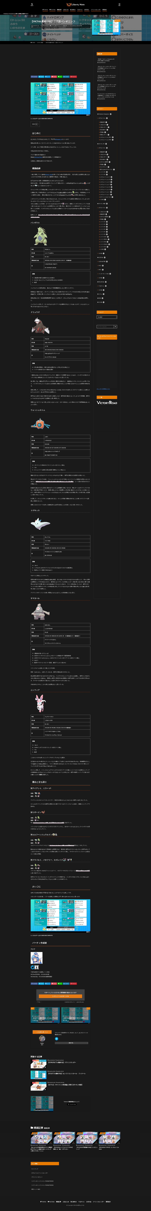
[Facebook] (34, 77)
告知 (101, 298)
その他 (102, 199)
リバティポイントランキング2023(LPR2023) (42, 1181)
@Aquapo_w (58, 139)
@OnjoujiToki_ (38, 157)
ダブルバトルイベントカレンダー (39, 1173)
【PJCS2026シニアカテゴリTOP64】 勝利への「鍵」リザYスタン (63, 1148)
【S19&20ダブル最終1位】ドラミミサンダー (62, 1062)
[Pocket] (54, 77)
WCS (101, 269)
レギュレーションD (106, 179)
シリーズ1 (103, 172)
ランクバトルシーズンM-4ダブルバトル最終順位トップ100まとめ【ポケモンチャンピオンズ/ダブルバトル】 (106, 95)
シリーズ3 (103, 226)
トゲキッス (48, 27)
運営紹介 (104, 9)
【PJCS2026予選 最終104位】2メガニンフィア (87, 1148)
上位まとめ (66, 9)
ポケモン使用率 (105, 162)
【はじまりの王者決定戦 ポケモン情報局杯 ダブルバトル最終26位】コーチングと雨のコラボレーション (41, 1149)
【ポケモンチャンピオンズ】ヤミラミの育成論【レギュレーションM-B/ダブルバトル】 (106, 77)
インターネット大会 (105, 273)
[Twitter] (41, 77)
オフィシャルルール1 (106, 197)
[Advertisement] (60, 60)
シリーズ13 (104, 246)
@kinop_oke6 (48, 174)
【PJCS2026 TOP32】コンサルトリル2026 (109, 1148)
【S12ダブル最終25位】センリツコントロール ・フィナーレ (67, 1073)
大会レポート (104, 127)
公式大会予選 (79, 25)
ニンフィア (58, 27)
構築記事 (59, 9)
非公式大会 (102, 281)
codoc (82, 1002)
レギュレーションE (106, 182)
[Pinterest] (73, 77)
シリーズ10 (104, 241)
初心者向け (73, 9)
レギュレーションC (106, 177)
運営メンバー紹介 (35, 1189)
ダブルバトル (60, 25)
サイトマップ (34, 1169)
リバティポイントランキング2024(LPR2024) (42, 1185)
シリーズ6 (103, 234)
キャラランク (104, 167)
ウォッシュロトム (36, 27)
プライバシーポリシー (36, 1177)
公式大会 (86, 9)
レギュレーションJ (105, 194)
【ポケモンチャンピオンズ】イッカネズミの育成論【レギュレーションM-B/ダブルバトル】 (106, 86)
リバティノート (72, 1002)
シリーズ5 (103, 231)
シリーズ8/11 (104, 239)
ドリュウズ (53, 27)
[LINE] (59, 77)
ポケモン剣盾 (54, 25)
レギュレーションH (106, 189)
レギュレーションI (106, 192)
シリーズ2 (69, 25)
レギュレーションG (106, 187)
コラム (101, 294)
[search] (115, 326)
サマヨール (43, 27)
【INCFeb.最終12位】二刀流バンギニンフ (54, 42)
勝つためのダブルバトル (107, 169)
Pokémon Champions (105, 114)
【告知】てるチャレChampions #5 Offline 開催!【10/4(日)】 (105, 59)
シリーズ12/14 (105, 244)
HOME (33, 42)
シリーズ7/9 (104, 236)
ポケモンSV (103, 143)
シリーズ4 (103, 229)
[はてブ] (48, 77)
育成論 (103, 132)
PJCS (101, 265)
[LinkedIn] (66, 77)
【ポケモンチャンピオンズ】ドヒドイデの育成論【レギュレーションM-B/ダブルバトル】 (106, 68)
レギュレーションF (106, 184)
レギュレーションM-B (106, 139)
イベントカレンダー (96, 9)
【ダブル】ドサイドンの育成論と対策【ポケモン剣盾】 (65, 1085)
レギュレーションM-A (106, 137)
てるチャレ (80, 9)
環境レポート (104, 134)
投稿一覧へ (71, 1042)
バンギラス (63, 27)
